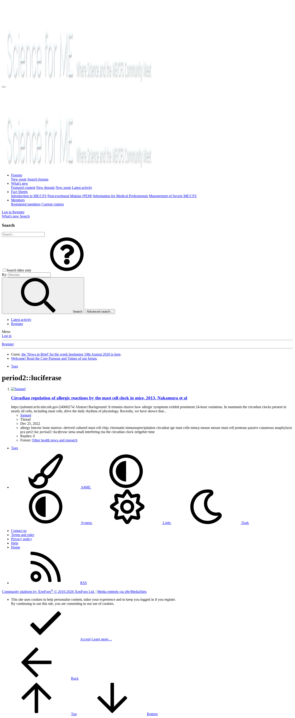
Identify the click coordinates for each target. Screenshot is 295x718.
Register (17, 324)
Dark (245, 523)
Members (18, 200)
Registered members (26, 204)
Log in (7, 336)
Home (15, 547)
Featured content (23, 188)
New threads (45, 188)
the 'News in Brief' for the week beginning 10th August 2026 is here (71, 354)
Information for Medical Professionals (120, 196)
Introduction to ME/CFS (29, 196)
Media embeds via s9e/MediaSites (122, 592)
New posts (19, 179)
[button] (66, 270)
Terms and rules (22, 535)
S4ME (85, 487)
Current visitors (52, 204)
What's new (19, 183)
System (86, 523)
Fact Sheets (19, 192)
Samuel (25, 415)
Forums (16, 175)
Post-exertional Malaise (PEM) (69, 196)
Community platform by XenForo (48, 592)
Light (166, 523)
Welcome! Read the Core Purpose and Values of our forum (54, 358)
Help (14, 543)
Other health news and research (54, 440)
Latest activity (82, 188)
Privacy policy (21, 539)
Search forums (37, 179)
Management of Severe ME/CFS (173, 196)
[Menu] (4, 86)
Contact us (19, 531)
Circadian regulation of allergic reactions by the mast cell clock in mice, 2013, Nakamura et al (99, 397)
